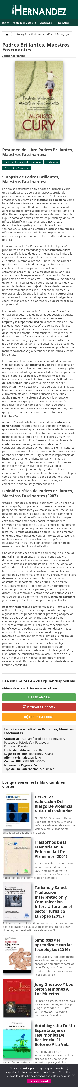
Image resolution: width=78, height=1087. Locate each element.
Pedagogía (63, 34)
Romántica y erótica (24, 22)
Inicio (5, 22)
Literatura (46, 22)
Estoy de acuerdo (39, 1081)
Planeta (20, 55)
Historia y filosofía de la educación (33, 34)
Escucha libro (41, 717)
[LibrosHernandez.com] (39, 11)
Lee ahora (41, 697)
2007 (39, 750)
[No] (73, 1075)
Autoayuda (62, 22)
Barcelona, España (41, 754)
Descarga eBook (41, 707)
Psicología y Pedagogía (17, 168)
